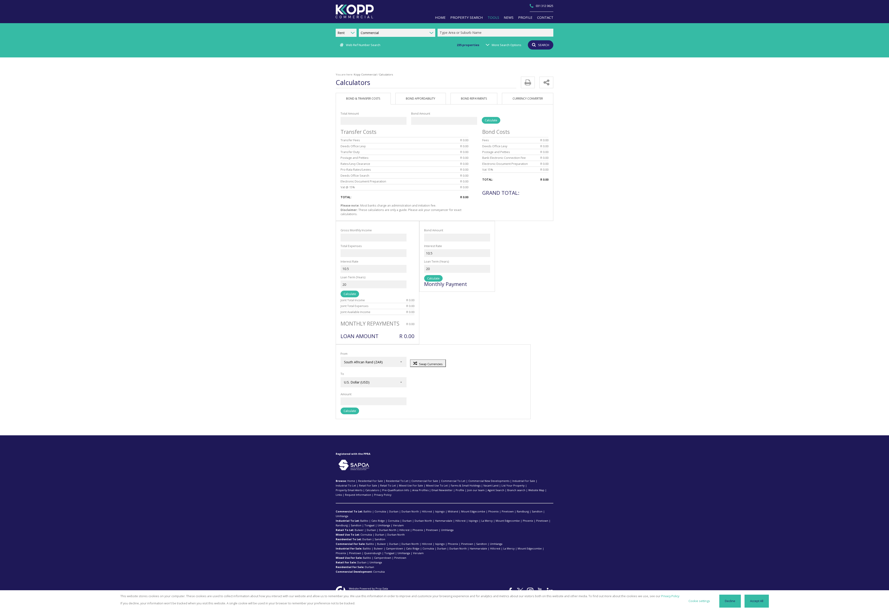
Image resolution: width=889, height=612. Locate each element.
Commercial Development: (354, 571)
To (342, 374)
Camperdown (394, 548)
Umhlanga (342, 516)
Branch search (516, 490)
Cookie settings (699, 601)
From (344, 354)
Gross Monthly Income (356, 230)
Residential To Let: (349, 539)
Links (339, 494)
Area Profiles (420, 490)
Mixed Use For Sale (411, 485)
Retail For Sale (368, 485)
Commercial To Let (453, 481)
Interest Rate (349, 261)
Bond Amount (420, 113)
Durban (393, 511)
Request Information (358, 494)
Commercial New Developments (488, 481)
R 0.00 (464, 140)
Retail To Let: (345, 530)
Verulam (398, 525)
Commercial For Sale (424, 481)
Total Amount (350, 113)
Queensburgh (372, 553)
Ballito (367, 511)
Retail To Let (388, 485)
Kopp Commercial (365, 74)
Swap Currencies (431, 364)
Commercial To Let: (349, 511)
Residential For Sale (370, 481)
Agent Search (496, 490)
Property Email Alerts (349, 490)
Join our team (476, 490)
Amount (346, 394)
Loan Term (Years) (353, 277)
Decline (730, 601)
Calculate (491, 120)
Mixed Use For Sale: (349, 557)
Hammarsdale (443, 520)
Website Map (536, 490)
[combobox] (496, 33)
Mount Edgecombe (473, 511)
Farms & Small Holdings (465, 485)
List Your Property (513, 485)
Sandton (537, 511)
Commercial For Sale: (350, 544)
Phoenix (493, 511)
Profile (460, 490)
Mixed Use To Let (437, 485)
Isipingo (440, 511)
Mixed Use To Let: (348, 534)
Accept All (756, 601)
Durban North (410, 511)
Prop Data (382, 588)
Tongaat (369, 525)
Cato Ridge (378, 520)
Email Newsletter (442, 490)
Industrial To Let (346, 485)
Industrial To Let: (348, 520)
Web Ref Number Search (363, 45)
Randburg (523, 511)
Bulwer (359, 530)
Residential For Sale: (350, 567)
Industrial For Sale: (349, 548)
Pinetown (508, 511)
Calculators (372, 490)
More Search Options (506, 45)
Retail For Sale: (346, 562)
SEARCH (543, 45)
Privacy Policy (382, 494)
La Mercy (487, 520)
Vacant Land (490, 485)
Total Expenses (351, 246)
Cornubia (380, 511)
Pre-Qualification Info (395, 490)
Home (351, 481)
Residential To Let (397, 481)
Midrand (453, 511)
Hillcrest (427, 511)
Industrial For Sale (523, 481)
